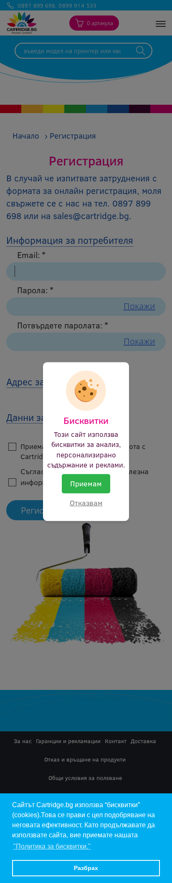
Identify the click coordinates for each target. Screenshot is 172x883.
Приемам (86, 483)
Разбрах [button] (86, 868)
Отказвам (86, 503)
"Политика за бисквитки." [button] (52, 846)
